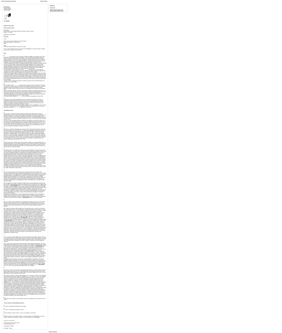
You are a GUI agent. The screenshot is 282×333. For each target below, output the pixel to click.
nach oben (55, 331)
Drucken (14, 1)
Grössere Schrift (43, 1)
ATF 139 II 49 (41, 264)
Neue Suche (52, 7)
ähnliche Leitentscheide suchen (56, 9)
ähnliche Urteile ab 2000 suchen (56, 10)
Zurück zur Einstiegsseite (6, 1)
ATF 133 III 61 (26, 197)
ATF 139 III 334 (14, 185)
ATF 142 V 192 (24, 217)
